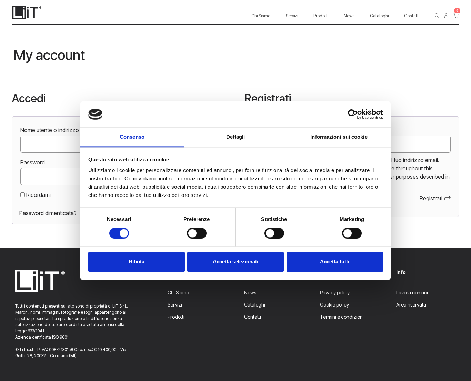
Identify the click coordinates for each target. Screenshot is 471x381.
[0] (456, 16)
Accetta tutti (334, 262)
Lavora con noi (412, 292)
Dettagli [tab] (235, 137)
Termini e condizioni (342, 317)
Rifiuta (136, 262)
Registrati (431, 198)
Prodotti (320, 15)
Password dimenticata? (48, 213)
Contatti (411, 15)
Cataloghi (379, 15)
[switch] (197, 233)
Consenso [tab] (132, 137)
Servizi (292, 15)
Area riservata (411, 305)
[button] (437, 16)
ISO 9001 (60, 337)
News (349, 15)
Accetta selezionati (235, 262)
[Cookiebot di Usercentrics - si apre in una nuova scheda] (353, 114)
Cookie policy (334, 305)
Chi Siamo (260, 15)
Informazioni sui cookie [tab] (338, 137)
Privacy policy (335, 292)
